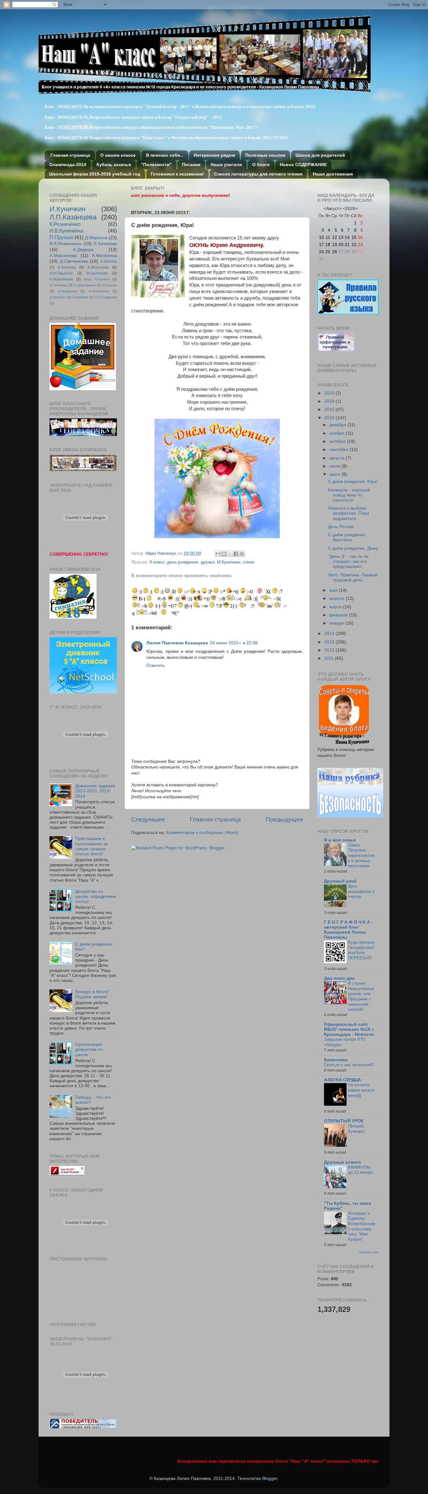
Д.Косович (58, 297)
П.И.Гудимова (106, 297)
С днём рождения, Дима (353, 548)
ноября (337, 433)
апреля (337, 598)
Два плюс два (339, 978)
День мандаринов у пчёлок (361, 891)
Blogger (269, 1478)
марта (336, 607)
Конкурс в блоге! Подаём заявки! (92, 994)
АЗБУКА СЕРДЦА (342, 1079)
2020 (330, 393)
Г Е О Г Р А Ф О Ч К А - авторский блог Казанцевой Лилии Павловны (348, 930)
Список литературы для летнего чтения (258, 173)
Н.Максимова (61, 279)
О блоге (261, 164)
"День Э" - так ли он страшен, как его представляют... (348, 561)
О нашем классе (118, 155)
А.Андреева (67, 291)
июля (335, 466)
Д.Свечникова (74, 261)
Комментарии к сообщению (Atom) (202, 832)
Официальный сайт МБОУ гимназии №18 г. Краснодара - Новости (349, 1029)
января (337, 623)
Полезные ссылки (265, 155)
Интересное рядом (214, 155)
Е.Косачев (67, 267)
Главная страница (70, 155)
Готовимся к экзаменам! (177, 173)
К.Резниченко (65, 224)
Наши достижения (333, 173)
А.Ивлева (108, 261)
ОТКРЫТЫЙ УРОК (344, 1121)
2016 (330, 409)
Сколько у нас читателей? (349, 1064)
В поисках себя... (165, 155)
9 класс (156, 562)
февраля (339, 615)
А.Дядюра (83, 249)
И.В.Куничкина (66, 230)
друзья (208, 562)
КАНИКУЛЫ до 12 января (360, 1170)
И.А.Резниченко (65, 243)
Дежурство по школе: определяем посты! (95, 896)
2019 (330, 401)
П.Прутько (61, 237)
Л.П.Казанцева (73, 217)
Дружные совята (342, 1162)
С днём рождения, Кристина (347, 537)
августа (337, 458)
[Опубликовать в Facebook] (236, 554)
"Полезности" (156, 164)
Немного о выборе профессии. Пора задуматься (348, 513)
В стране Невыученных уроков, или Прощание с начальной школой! (361, 996)
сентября (339, 449)
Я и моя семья (340, 840)
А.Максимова (63, 255)
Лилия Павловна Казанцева (177, 643)
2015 (330, 418)
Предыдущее (284, 819)
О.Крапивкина (85, 285)
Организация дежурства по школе (89, 1049)
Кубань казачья (114, 164)
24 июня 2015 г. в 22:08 (234, 643)
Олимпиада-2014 (67, 164)
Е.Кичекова (105, 243)
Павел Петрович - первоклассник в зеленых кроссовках (361, 855)
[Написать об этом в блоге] (224, 554)
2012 (330, 650)
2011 (329, 658)
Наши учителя (226, 164)
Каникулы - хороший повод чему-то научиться (349, 495)
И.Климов (80, 297)
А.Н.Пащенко (61, 273)
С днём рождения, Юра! (353, 481)
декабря (338, 424)
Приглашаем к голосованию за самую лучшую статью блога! (91, 846)
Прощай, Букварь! (356, 1129)
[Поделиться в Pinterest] (242, 554)
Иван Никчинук (161, 553)
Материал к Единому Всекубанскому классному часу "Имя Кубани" (361, 1226)
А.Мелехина (104, 255)
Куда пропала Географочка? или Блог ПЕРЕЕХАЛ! (361, 950)
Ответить (155, 665)
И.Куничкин (228, 562)
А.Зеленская (99, 291)
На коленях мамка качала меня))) (361, 1090)
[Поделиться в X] (230, 554)
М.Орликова (97, 273)
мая (334, 590)
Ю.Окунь (109, 285)
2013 (330, 642)
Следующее (148, 819)
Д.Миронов (96, 237)
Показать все (368, 1252)
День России (341, 526)
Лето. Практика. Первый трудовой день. (353, 577)
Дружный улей (340, 881)
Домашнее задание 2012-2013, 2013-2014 (95, 791)
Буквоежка (336, 1059)
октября (338, 441)
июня (335, 474)
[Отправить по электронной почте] (218, 554)
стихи (248, 562)
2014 (330, 633)
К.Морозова (98, 267)
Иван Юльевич (97, 279)
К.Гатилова (58, 285)
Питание (191, 164)
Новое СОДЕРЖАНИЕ (303, 164)
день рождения (182, 562)
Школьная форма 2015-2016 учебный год (94, 173)
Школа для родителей (320, 155)
